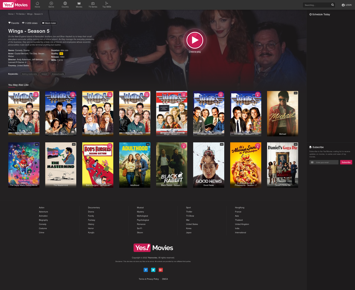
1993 (62, 56)
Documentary (94, 207)
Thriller (189, 211)
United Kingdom (242, 224)
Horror (91, 228)
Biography (43, 220)
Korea (188, 228)
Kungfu (91, 232)
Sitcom (140, 232)
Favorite (15, 23)
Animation (43, 215)
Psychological (143, 220)
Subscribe (346, 162)
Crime (41, 232)
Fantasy (91, 220)
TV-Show (190, 215)
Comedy (18, 50)
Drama (26, 50)
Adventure (43, 211)
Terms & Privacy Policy (149, 279)
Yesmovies (152, 257)
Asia (237, 215)
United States (23, 65)
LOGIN (348, 4)
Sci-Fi (139, 228)
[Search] (332, 5)
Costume (43, 228)
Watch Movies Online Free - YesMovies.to (15, 4)
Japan (189, 232)
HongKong (239, 207)
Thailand (239, 220)
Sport (188, 207)
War (188, 220)
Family (91, 215)
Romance (141, 224)
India (237, 228)
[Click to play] (195, 40)
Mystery (140, 211)
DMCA (165, 279)
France (238, 211)
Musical (140, 207)
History (91, 224)
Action (41, 207)
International (240, 232)
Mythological (142, 215)
